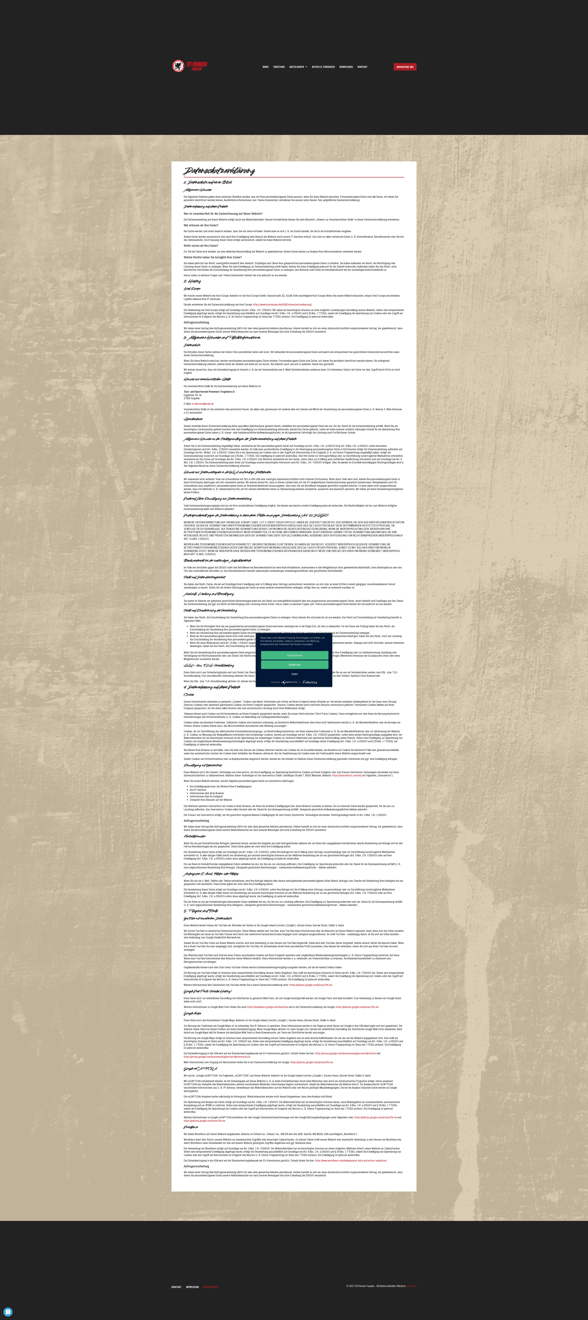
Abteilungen (296, 66)
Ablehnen (295, 664)
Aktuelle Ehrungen (323, 66)
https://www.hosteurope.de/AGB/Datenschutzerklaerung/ (282, 304)
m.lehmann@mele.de (203, 404)
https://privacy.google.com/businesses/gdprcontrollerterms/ (345, 1053)
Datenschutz (211, 1287)
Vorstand (279, 66)
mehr (294, 674)
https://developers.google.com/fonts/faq (267, 1007)
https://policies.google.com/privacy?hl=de (311, 985)
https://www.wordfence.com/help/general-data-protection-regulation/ (350, 1160)
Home (266, 66)
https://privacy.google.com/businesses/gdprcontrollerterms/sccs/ (217, 1057)
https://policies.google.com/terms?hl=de (204, 1121)
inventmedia (411, 1286)
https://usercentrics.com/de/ (346, 775)
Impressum (192, 1287)
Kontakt (363, 66)
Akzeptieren (295, 655)
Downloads (346, 66)
